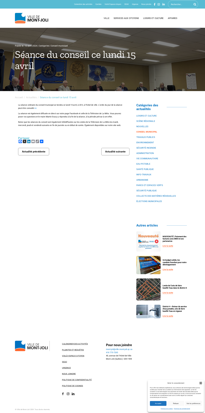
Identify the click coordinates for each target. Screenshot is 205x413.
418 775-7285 (112, 352)
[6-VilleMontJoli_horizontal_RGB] (32, 14)
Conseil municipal (59, 45)
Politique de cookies (167, 408)
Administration (145, 153)
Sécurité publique (146, 190)
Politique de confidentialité (182, 408)
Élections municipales (149, 201)
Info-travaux (143, 174)
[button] (201, 383)
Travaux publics (145, 137)
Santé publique (145, 169)
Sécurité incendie (146, 148)
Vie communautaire (147, 158)
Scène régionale (145, 121)
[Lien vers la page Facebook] (154, 4)
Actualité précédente (33, 151)
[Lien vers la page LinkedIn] (163, 4)
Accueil (19, 97)
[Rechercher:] (183, 4)
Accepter (158, 403)
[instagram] (68, 393)
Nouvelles (142, 126)
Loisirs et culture (146, 115)
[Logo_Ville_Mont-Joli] (32, 342)
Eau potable (143, 164)
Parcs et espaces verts (149, 185)
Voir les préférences (193, 403)
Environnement (145, 142)
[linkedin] (73, 393)
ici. (35, 108)
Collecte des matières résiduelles (156, 196)
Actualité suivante (115, 151)
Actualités (31, 97)
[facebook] (63, 393)
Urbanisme (142, 180)
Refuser (176, 403)
